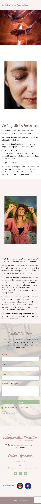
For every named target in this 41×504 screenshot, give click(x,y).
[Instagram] (20, 473)
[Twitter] (25, 473)
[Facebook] (15, 473)
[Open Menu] (37, 5)
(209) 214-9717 (17, 316)
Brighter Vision (25, 500)
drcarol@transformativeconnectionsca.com (20, 468)
